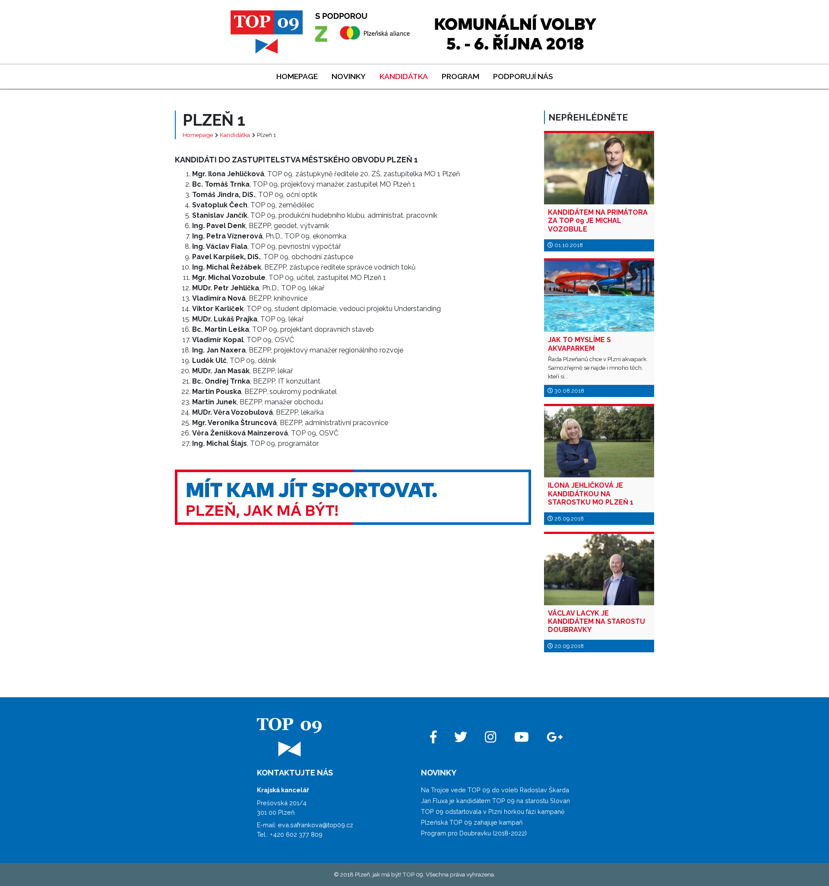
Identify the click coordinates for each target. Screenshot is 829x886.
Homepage (297, 76)
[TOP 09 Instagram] (490, 737)
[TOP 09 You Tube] (521, 737)
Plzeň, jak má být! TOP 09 (389, 874)
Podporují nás (523, 76)
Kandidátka (404, 76)
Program (460, 76)
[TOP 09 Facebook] (433, 737)
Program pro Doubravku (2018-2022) (474, 833)
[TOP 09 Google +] (555, 737)
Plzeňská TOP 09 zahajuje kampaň (471, 822)
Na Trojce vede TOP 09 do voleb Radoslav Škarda (495, 790)
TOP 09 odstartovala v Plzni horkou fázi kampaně (492, 811)
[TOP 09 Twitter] (460, 737)
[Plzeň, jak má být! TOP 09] (321, 31)
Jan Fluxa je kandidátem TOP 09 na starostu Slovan (495, 800)
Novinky (349, 76)
